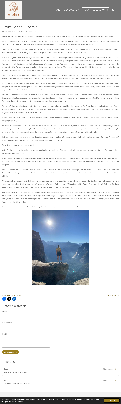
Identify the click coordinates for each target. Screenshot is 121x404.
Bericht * (5, 334)
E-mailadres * (7, 322)
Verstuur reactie (10, 352)
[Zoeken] (113, 10)
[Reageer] (115, 369)
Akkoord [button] (111, 400)
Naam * (5, 311)
